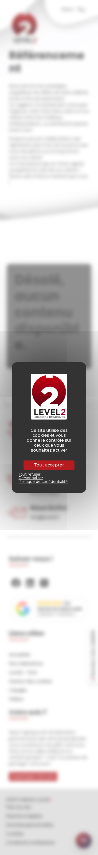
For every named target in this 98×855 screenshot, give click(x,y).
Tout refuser (30, 474)
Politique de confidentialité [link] (43, 481)
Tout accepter (49, 465)
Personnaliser (31, 478)
